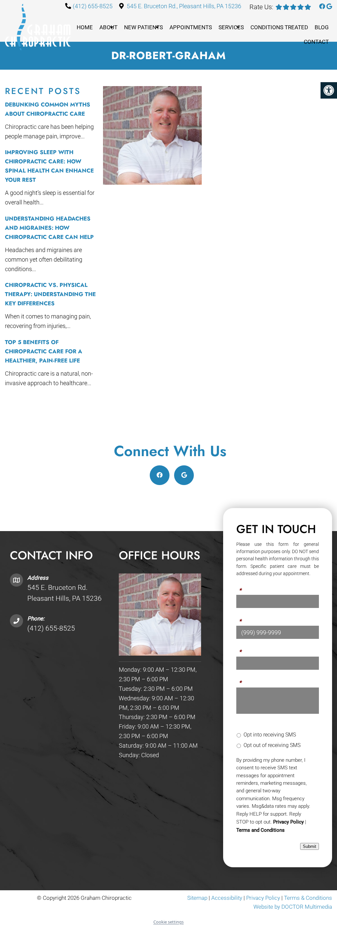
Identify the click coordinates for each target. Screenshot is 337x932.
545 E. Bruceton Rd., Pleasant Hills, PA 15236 (184, 6)
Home (85, 27)
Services (231, 27)
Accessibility (226, 898)
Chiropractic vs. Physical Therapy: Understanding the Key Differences (50, 294)
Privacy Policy (288, 822)
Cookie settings (168, 922)
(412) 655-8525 (93, 6)
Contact (316, 41)
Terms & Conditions (308, 898)
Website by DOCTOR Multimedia (292, 906)
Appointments (190, 27)
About (108, 27)
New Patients (143, 27)
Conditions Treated (279, 27)
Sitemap (197, 898)
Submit (309, 846)
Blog (322, 27)
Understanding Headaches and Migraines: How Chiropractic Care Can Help (49, 228)
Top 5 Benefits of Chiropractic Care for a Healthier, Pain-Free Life (43, 351)
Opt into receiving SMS (270, 735)
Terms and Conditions (260, 830)
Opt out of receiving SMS (272, 745)
